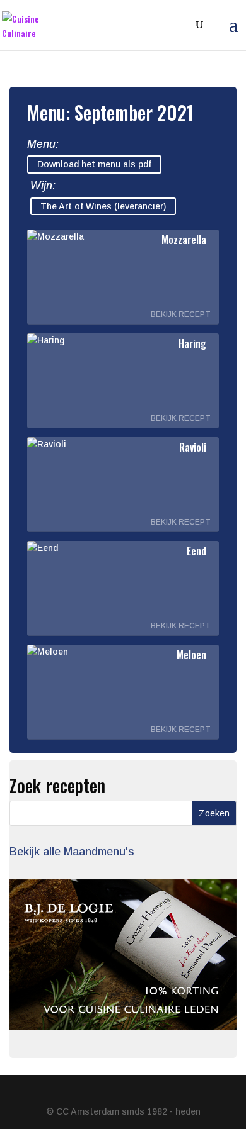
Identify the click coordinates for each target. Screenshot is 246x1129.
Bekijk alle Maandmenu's (71, 851)
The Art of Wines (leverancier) (103, 206)
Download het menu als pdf (94, 165)
